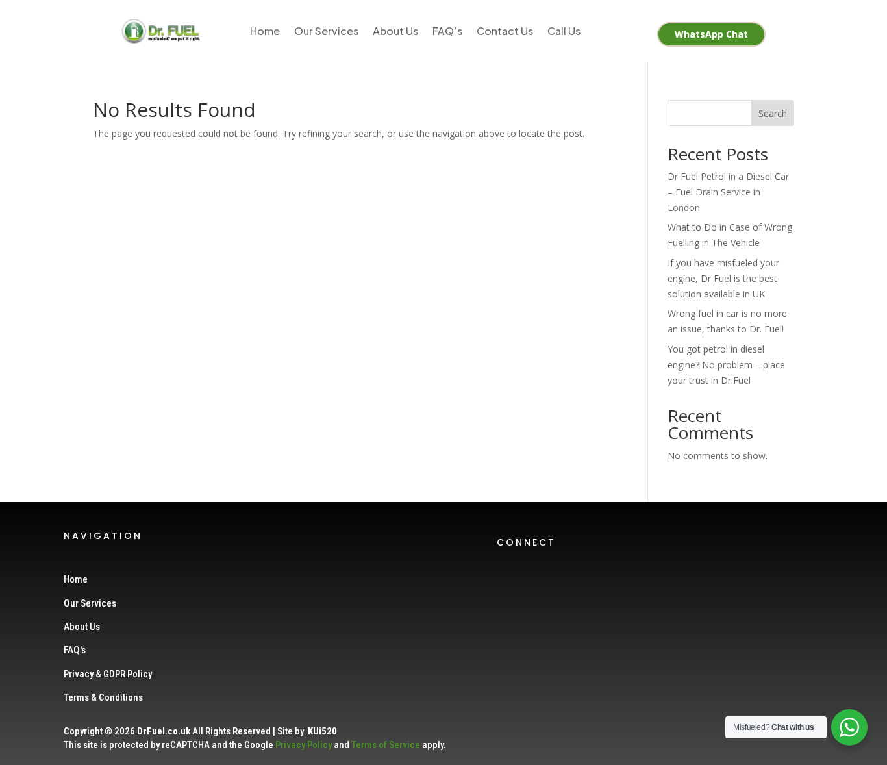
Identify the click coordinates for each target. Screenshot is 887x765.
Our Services (326, 31)
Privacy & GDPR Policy (108, 674)
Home (265, 31)
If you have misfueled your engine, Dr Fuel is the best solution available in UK (723, 278)
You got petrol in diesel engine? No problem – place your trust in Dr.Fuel (726, 364)
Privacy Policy (303, 745)
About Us (395, 31)
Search (772, 113)
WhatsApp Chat (711, 34)
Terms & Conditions (103, 697)
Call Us (564, 31)
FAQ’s (447, 31)
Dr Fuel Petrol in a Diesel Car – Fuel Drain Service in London (728, 192)
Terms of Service (385, 745)
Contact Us (505, 31)
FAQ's (75, 650)
